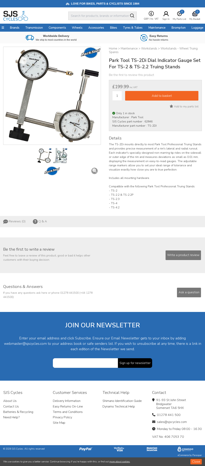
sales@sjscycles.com (172, 422)
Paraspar (197, 455)
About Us (10, 401)
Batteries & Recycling (18, 412)
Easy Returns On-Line (68, 406)
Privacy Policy (62, 417)
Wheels (77, 28)
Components (57, 28)
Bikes (113, 28)
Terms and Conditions (68, 412)
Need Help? (11, 417)
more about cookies (119, 461)
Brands (14, 28)
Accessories (96, 28)
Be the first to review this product (131, 75)
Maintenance (157, 28)
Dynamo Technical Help (118, 406)
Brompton (178, 28)
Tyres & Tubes (133, 28)
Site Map (59, 423)
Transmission (34, 28)
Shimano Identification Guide (122, 401)
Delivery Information (66, 401)
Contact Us (11, 406)
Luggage (197, 28)
